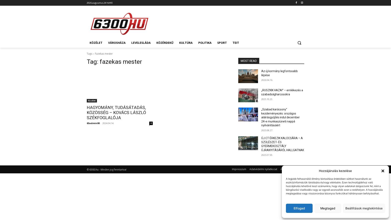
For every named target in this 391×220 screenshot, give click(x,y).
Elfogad (299, 208)
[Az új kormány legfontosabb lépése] (248, 76)
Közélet (92, 100)
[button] (383, 171)
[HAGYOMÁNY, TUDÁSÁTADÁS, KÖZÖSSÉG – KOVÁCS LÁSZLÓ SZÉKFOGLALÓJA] (120, 85)
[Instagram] (302, 3)
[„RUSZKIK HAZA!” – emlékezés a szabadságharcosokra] (248, 95)
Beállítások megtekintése (364, 208)
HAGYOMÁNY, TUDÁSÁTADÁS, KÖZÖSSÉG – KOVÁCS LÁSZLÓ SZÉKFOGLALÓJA (116, 112)
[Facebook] (296, 3)
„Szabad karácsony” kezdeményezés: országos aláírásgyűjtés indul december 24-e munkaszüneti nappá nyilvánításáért (280, 117)
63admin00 (93, 123)
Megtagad (327, 208)
